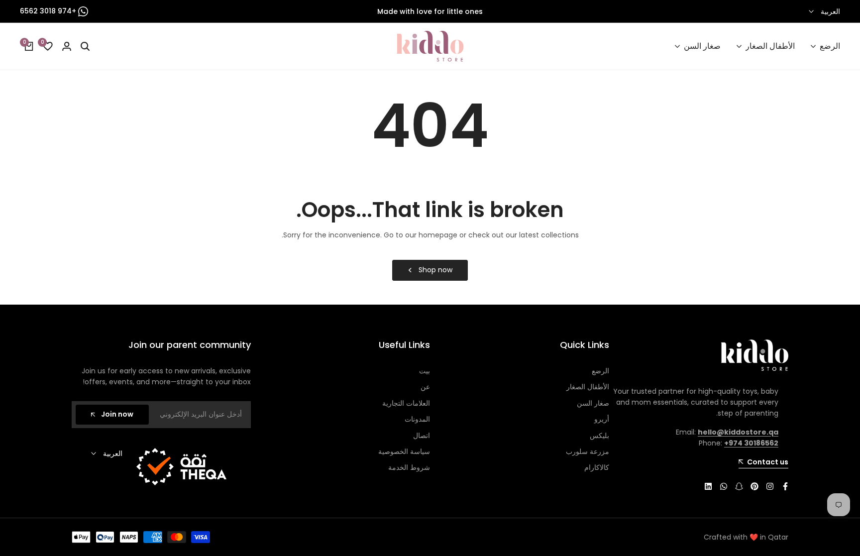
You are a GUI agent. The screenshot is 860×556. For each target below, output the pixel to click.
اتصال (421, 436)
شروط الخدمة (409, 467)
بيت (424, 371)
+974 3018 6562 (49, 11)
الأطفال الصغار (587, 387)
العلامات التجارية (406, 403)
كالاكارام (596, 467)
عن (425, 387)
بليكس (599, 436)
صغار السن (593, 403)
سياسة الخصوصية (404, 451)
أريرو (601, 419)
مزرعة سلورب (587, 451)
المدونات (417, 419)
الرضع (600, 371)
